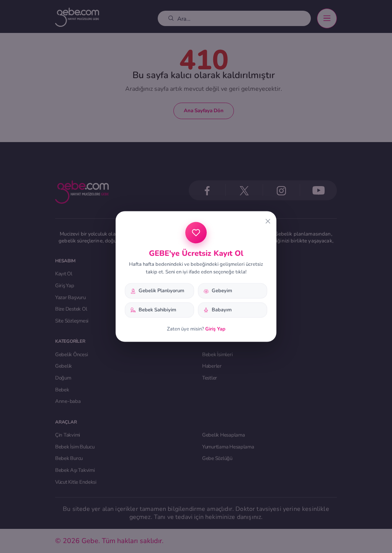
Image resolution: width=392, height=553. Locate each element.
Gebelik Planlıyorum (161, 290)
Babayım (222, 309)
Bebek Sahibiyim (157, 309)
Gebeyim (222, 290)
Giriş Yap (215, 328)
